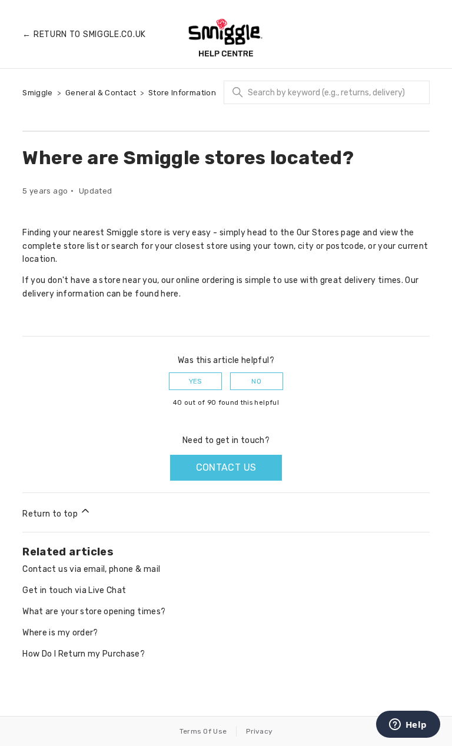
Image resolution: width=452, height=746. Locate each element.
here (169, 294)
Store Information (182, 92)
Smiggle (37, 92)
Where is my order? (60, 633)
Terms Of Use (203, 731)
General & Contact (100, 92)
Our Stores (318, 233)
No (256, 381)
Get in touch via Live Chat (74, 590)
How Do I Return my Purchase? (83, 654)
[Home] (226, 37)
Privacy (259, 731)
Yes (195, 381)
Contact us (226, 467)
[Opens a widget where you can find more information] (407, 725)
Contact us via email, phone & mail (91, 569)
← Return (84, 34)
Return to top (50, 514)
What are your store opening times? (93, 612)
